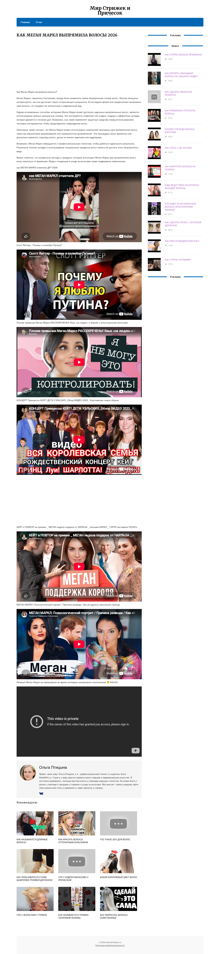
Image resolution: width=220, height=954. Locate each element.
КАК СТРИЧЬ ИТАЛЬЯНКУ (178, 259)
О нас (39, 22)
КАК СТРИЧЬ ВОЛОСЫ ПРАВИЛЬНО (183, 54)
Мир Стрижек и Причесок (110, 10)
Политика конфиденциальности (110, 945)
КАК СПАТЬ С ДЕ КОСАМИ (178, 147)
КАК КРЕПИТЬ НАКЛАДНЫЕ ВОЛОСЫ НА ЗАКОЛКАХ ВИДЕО (181, 75)
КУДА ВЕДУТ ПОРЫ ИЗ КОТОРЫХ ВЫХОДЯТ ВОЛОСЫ (182, 187)
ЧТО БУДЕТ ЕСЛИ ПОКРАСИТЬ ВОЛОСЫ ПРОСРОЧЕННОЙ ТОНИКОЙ (180, 206)
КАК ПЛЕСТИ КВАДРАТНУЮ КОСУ (182, 240)
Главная (25, 22)
